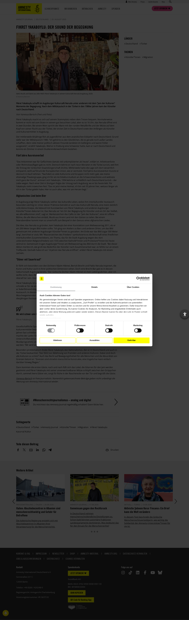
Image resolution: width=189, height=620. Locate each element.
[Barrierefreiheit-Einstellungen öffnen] (185, 314)
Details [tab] (94, 287)
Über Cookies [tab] (133, 287)
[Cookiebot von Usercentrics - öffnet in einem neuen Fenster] (138, 279)
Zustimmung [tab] (56, 287)
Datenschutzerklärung (50, 318)
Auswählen (94, 340)
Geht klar (131, 340)
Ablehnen (57, 340)
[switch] (80, 330)
